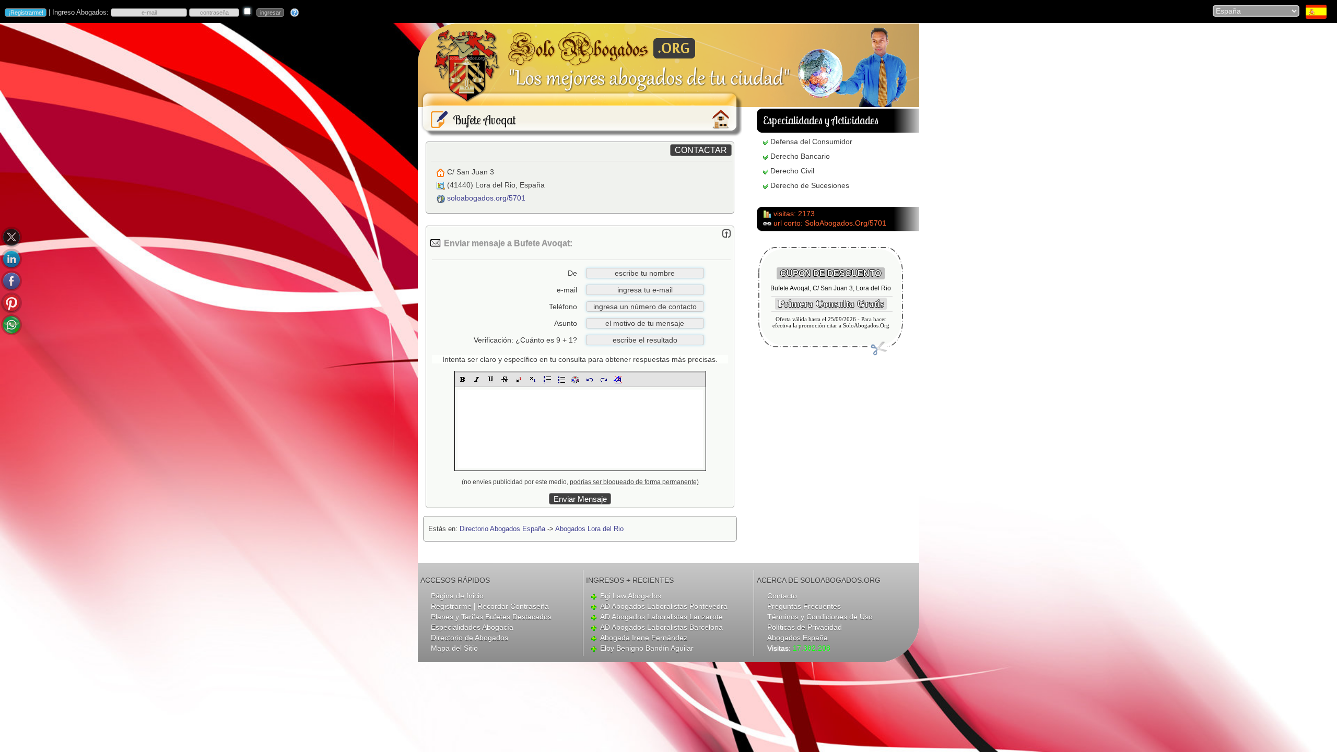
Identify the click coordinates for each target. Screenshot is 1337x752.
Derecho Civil (792, 171)
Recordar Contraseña (513, 606)
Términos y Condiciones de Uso (820, 617)
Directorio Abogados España (502, 529)
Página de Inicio (457, 596)
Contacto (782, 596)
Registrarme (451, 606)
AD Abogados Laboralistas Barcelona (661, 627)
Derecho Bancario (800, 156)
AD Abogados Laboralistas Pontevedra (664, 606)
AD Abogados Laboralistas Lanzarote (661, 617)
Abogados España (797, 637)
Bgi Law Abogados (630, 596)
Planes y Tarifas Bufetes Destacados (491, 617)
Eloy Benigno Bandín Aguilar (647, 648)
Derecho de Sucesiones (809, 185)
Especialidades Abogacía (472, 627)
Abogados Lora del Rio (589, 529)
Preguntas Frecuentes (804, 606)
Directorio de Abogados (469, 637)
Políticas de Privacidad (804, 627)
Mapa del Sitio (454, 648)
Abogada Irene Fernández (643, 637)
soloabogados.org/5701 (486, 198)
